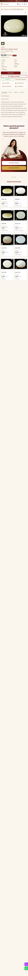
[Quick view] (12, 189)
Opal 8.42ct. (17, 199)
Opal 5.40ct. (4, 223)
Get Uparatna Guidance (14, 162)
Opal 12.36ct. (4, 247)
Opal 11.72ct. (17, 223)
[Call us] (26, 964)
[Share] (25, 73)
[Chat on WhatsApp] (26, 968)
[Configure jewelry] (12, 191)
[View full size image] (25, 13)
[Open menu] (27, 4)
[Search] (22, 4)
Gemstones (6, 9)
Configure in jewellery (15, 76)
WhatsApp (8, 79)
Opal (11, 9)
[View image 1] (3, 43)
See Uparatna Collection (14, 167)
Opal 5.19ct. (4, 199)
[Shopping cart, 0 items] (24, 4)
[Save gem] (22, 73)
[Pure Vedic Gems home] (4, 4)
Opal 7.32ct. (4, 272)
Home (2, 9)
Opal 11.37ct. (17, 272)
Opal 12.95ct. (17, 247)
